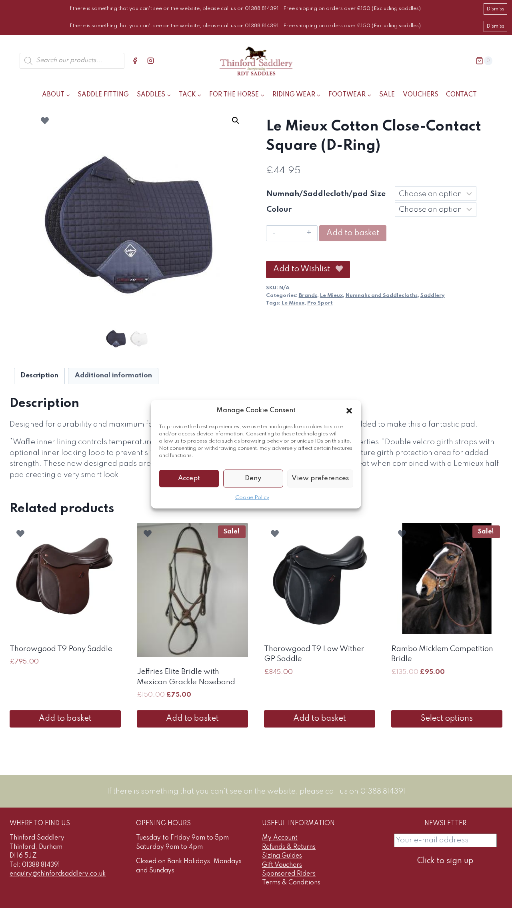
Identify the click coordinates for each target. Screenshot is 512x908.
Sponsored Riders (289, 874)
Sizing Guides (282, 856)
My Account (280, 838)
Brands (308, 295)
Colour (279, 209)
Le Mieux (331, 295)
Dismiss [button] (495, 9)
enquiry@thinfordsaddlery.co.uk (58, 874)
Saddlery (432, 295)
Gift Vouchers (282, 865)
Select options (447, 719)
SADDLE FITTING (103, 95)
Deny (253, 478)
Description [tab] (39, 375)
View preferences (320, 478)
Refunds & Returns (289, 847)
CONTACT (461, 95)
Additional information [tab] (113, 375)
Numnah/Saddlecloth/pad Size (326, 194)
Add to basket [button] (65, 719)
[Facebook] (135, 61)
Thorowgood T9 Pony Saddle (61, 649)
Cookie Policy (252, 497)
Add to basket (352, 233)
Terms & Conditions (291, 883)
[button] (349, 411)
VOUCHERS (420, 95)
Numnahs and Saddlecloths (382, 295)
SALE (387, 95)
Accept (189, 478)
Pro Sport (320, 303)
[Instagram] (151, 61)
